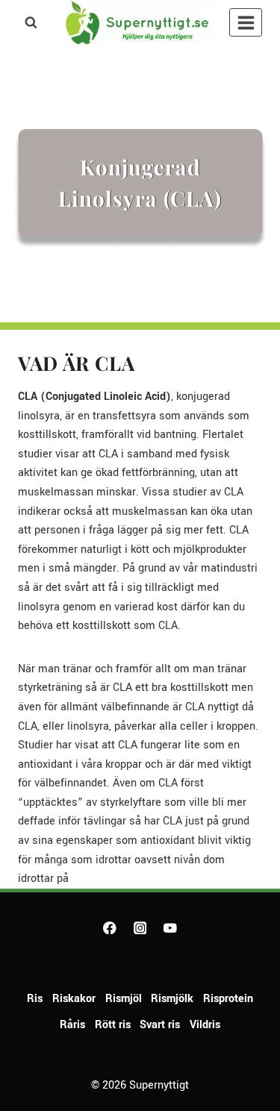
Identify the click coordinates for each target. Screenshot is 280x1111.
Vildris (205, 1025)
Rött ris (113, 1025)
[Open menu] (245, 22)
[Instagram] (140, 928)
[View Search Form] (30, 22)
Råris (72, 1025)
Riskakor (74, 999)
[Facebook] (109, 928)
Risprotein (228, 999)
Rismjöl (123, 999)
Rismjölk (172, 999)
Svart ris (160, 1025)
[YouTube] (170, 928)
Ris (35, 999)
